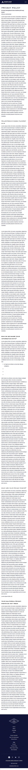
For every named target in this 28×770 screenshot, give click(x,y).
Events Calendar (14, 735)
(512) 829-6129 (14, 763)
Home (14, 726)
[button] (26, 2)
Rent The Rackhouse (14, 737)
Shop (14, 732)
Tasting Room (14, 739)
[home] (6, 2)
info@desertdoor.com (14, 765)
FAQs (14, 742)
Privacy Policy (14, 745)
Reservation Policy (14, 747)
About (14, 728)
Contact (14, 744)
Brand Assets (14, 749)
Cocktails (14, 730)
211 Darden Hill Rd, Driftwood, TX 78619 (14, 760)
